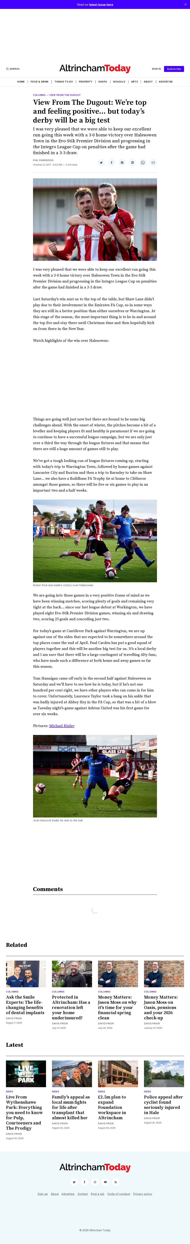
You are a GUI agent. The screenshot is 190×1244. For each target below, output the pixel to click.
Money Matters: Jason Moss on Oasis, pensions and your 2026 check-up (161, 1007)
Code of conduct (118, 1193)
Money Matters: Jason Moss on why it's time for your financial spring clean (117, 1007)
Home (21, 81)
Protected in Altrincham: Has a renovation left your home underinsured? (71, 1007)
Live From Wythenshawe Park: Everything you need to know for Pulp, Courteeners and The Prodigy (24, 1112)
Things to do (64, 81)
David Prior (14, 1018)
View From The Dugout (65, 95)
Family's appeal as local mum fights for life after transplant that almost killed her (71, 1107)
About (148, 81)
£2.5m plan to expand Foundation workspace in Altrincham (112, 1107)
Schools (119, 81)
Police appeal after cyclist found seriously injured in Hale (163, 1105)
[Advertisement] (95, 35)
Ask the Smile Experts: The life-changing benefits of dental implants (25, 1005)
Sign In (156, 68)
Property (85, 81)
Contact (83, 1193)
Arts (134, 81)
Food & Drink (40, 81)
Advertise (166, 81)
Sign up (43, 1193)
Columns (39, 95)
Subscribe (174, 68)
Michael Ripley (61, 726)
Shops (102, 81)
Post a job (97, 1193)
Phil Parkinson (43, 160)
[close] (186, 4)
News (9, 1091)
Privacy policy (142, 1193)
